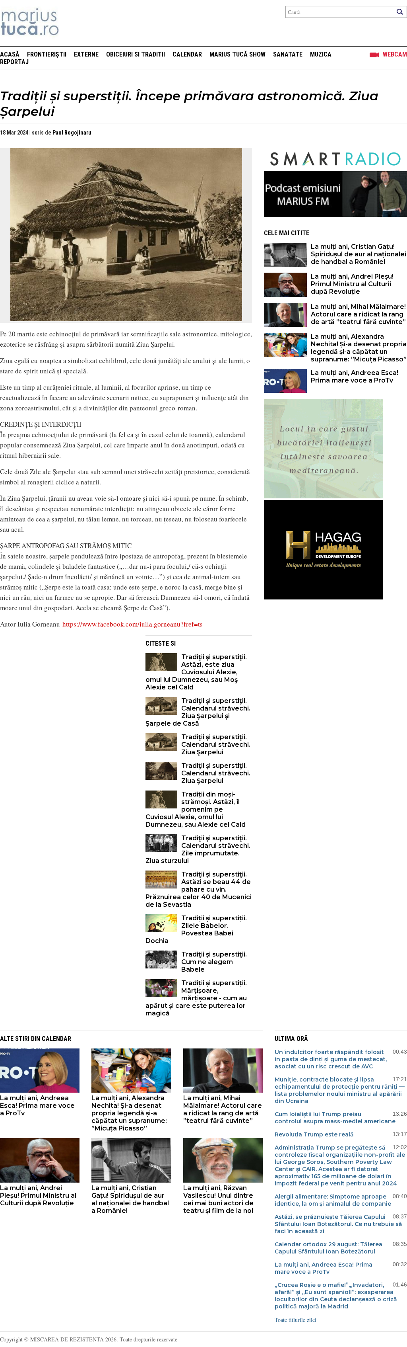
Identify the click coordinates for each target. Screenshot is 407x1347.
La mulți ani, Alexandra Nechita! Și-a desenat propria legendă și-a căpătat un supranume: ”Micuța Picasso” (359, 348)
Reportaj (14, 62)
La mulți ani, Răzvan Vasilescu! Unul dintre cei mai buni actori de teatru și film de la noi (218, 1199)
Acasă (9, 54)
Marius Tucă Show (237, 54)
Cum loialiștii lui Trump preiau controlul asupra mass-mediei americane (335, 1118)
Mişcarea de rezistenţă (72, 23)
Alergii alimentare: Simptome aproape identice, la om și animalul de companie (333, 1200)
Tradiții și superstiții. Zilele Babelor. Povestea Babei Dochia (196, 929)
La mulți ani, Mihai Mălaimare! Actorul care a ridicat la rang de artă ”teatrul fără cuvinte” (358, 314)
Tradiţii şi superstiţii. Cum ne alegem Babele (214, 962)
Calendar (187, 54)
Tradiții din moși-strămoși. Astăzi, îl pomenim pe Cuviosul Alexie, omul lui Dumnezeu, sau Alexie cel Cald (195, 809)
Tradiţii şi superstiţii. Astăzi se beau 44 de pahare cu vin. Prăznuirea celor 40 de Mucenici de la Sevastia (198, 889)
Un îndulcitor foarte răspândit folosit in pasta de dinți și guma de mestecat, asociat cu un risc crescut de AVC (331, 1059)
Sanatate (287, 54)
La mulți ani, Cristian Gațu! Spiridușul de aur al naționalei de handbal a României (358, 254)
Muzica (320, 54)
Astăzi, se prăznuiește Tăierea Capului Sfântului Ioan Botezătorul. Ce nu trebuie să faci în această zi (338, 1224)
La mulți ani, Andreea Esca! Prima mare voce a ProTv (354, 376)
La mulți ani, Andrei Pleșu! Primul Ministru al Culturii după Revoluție (352, 284)
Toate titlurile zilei (295, 1320)
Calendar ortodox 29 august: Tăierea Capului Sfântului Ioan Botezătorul (328, 1248)
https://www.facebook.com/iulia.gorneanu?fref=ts (132, 624)
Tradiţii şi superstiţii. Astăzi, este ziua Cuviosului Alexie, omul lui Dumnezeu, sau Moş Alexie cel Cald (196, 672)
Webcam (395, 54)
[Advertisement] (67, 691)
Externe (86, 54)
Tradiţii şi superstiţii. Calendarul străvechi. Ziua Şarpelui (215, 744)
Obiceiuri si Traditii (135, 54)
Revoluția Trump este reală (314, 1134)
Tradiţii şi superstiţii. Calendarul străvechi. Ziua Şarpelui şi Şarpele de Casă (197, 712)
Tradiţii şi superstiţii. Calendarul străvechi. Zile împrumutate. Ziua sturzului (197, 849)
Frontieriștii (46, 54)
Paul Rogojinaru (71, 132)
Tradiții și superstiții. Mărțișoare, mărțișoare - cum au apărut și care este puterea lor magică (196, 998)
